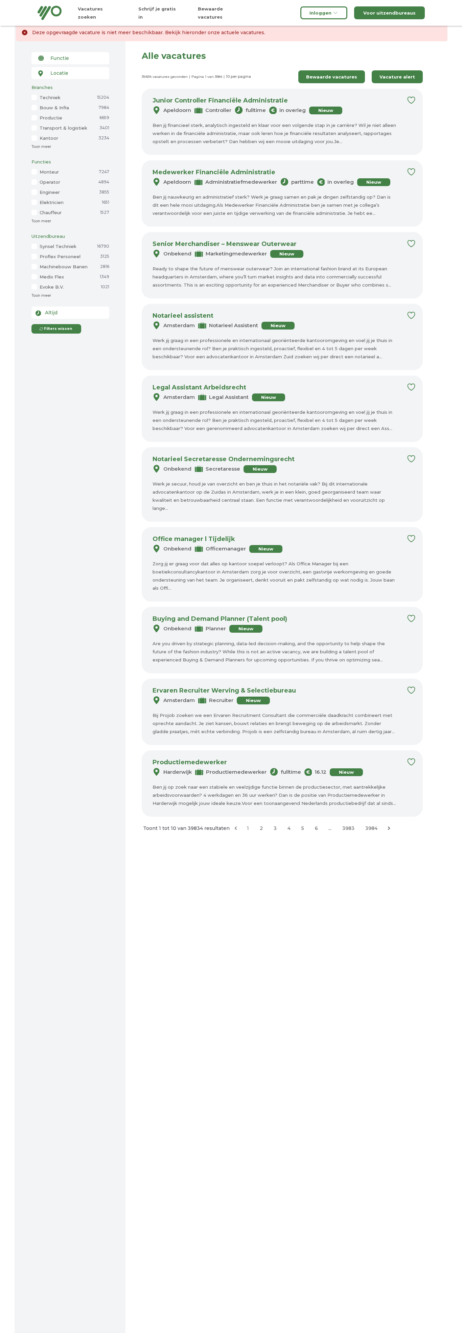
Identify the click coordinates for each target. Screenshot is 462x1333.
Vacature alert (397, 77)
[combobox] (70, 58)
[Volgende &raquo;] (389, 828)
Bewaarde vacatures (331, 77)
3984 (371, 828)
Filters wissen (58, 328)
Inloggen (320, 13)
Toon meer (41, 146)
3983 (348, 828)
